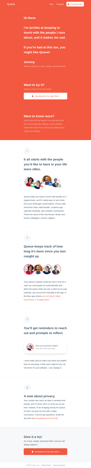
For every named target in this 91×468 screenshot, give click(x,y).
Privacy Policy (46, 465)
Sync (52, 4)
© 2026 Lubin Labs (32, 465)
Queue (11, 4)
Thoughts (60, 4)
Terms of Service (59, 465)
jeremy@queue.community (46, 418)
